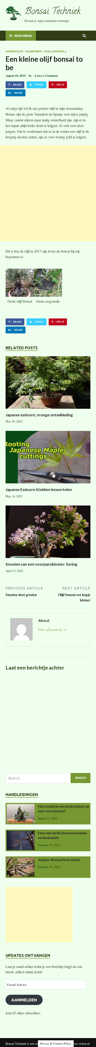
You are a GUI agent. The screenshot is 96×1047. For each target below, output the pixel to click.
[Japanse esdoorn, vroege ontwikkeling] (48, 409)
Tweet (39, 84)
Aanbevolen (14, 51)
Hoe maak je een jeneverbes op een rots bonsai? (63, 808)
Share (17, 84)
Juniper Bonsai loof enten (59, 859)
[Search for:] (48, 778)
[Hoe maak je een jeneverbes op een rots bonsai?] (21, 806)
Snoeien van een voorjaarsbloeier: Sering (41, 564)
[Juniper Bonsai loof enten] (21, 860)
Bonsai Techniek (52, 12)
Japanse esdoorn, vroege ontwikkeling (39, 415)
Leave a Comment (46, 75)
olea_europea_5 (55, 51)
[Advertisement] (48, 193)
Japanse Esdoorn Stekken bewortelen (39, 489)
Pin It (60, 84)
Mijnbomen (34, 51)
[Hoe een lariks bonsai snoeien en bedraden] (21, 833)
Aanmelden (24, 1000)
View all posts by (52, 629)
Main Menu (23, 36)
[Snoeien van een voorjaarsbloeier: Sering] (48, 559)
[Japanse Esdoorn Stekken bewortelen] (48, 484)
